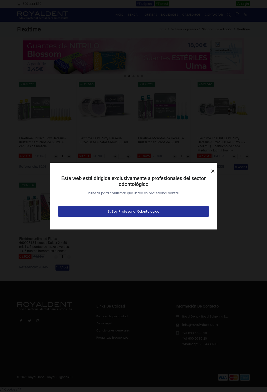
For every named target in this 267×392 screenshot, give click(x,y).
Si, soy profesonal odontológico (133, 211)
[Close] (213, 169)
